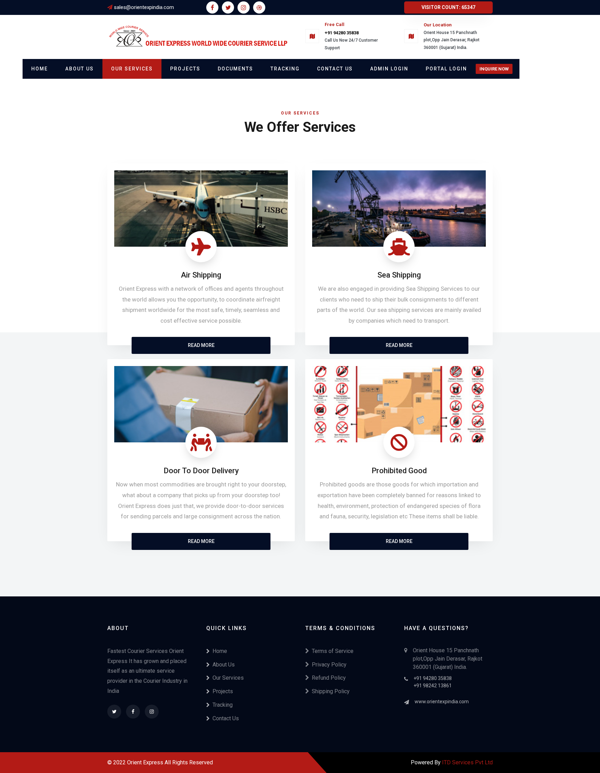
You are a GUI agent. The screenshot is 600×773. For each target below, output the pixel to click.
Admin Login (389, 68)
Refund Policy (329, 677)
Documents (235, 68)
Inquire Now (494, 68)
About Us (79, 68)
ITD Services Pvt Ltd (467, 762)
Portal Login (446, 68)
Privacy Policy (329, 664)
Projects (185, 68)
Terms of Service (332, 651)
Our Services (132, 68)
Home (39, 68)
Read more (201, 345)
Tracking (285, 68)
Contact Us (335, 68)
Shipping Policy (331, 691)
